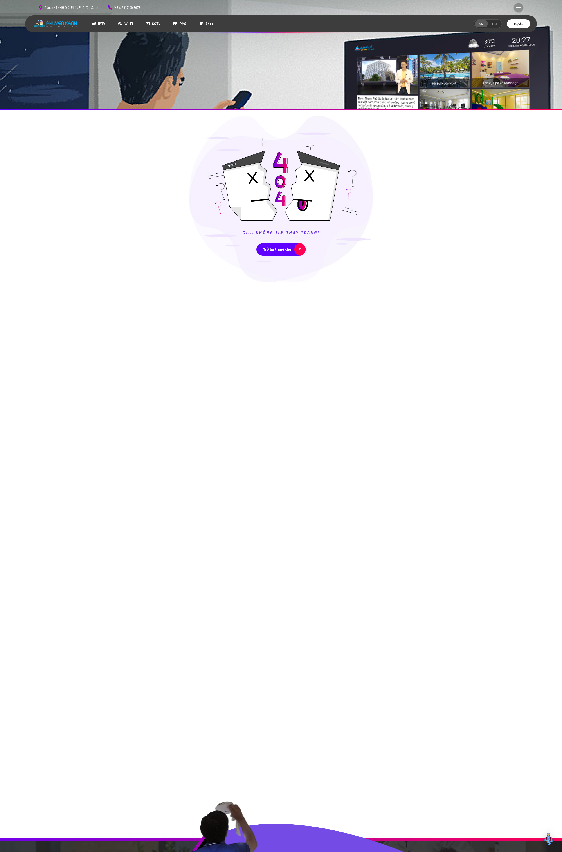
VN (481, 24)
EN (494, 24)
